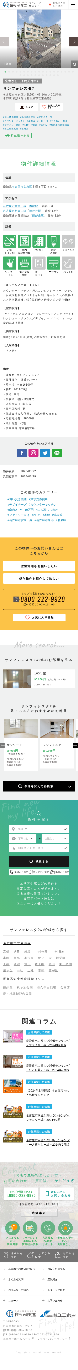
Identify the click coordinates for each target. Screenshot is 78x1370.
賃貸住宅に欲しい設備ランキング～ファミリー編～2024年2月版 (48, 1043)
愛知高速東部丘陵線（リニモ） (27, 978)
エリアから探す (43, 1255)
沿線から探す (17, 1255)
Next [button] (75, 745)
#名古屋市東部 (10, 128)
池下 (27, 964)
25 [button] (39, 75)
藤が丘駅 (35, 210)
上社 (30, 970)
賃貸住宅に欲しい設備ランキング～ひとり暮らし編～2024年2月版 (48, 1068)
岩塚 (27, 951)
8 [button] (31, 72)
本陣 (6, 958)
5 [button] (20, 72)
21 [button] (24, 75)
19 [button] (73, 72)
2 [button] (9, 72)
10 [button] (39, 72)
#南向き (31, 121)
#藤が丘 (43, 125)
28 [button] (50, 75)
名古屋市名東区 (22, 186)
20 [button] (20, 75)
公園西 (65, 987)
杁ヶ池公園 (25, 987)
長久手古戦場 (46, 987)
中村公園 (41, 951)
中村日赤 (58, 951)
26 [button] (43, 75)
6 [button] (24, 72)
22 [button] (28, 75)
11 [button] (43, 72)
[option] (39, 39)
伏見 (41, 958)
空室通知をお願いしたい (39, 566)
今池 (17, 964)
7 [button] (28, 72)
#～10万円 (42, 121)
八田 (17, 951)
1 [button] (5, 72)
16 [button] (61, 72)
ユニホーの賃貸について (22, 1268)
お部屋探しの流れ (18, 1290)
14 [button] (54, 72)
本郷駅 (33, 206)
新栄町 (61, 958)
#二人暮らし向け (58, 121)
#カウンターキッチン (14, 121)
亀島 (17, 958)
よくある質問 (16, 1279)
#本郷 (34, 125)
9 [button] (35, 72)
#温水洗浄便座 (27, 117)
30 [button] (58, 75)
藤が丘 (53, 970)
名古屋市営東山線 (14, 206)
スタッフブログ (56, 1290)
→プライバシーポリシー (52, 1338)
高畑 (6, 951)
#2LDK (25, 125)
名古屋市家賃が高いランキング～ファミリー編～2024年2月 (48, 1117)
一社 (20, 970)
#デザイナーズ (44, 117)
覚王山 (39, 964)
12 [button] (46, 72)
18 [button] (69, 72)
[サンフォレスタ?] (17, 678)
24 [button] (35, 75)
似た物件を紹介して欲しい (39, 578)
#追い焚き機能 (10, 117)
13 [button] (50, 72)
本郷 (41, 970)
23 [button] (31, 75)
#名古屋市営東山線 (59, 125)
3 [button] (13, 72)
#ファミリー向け (11, 125)
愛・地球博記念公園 (17, 993)
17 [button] (65, 72)
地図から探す (69, 1255)
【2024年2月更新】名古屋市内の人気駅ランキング (47, 1092)
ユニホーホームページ (17, 1338)
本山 (52, 964)
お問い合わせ (55, 1300)
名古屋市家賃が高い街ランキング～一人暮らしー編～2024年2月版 (48, 1142)
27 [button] (46, 75)
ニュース (13, 1300)
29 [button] (54, 75)
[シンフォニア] (57, 728)
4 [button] (16, 72)
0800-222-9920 (20, 1334)
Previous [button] (2, 745)
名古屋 (29, 958)
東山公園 (65, 964)
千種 (6, 964)
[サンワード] (21, 728)
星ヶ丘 (8, 970)
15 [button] (58, 72)
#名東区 (24, 128)
